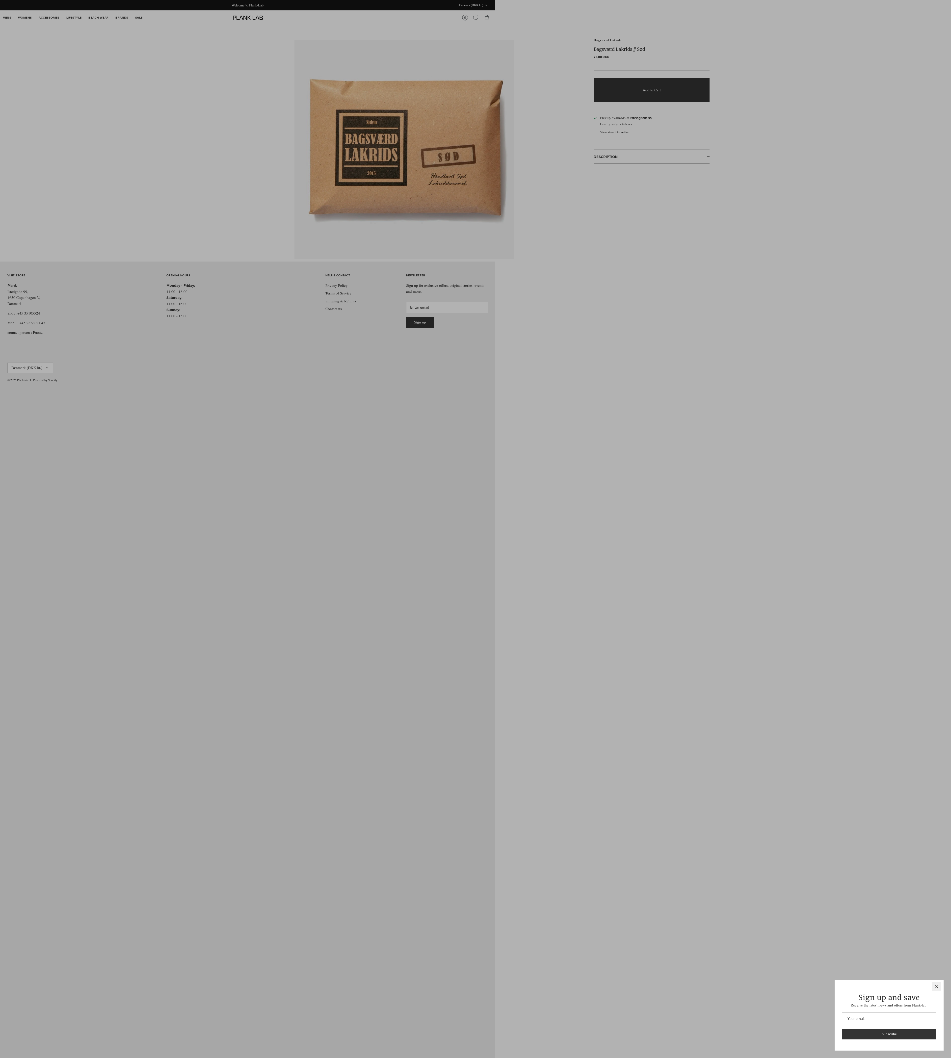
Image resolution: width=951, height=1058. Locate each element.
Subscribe (889, 1034)
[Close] (936, 986)
